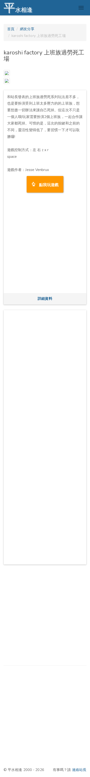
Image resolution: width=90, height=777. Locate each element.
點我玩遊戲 (47, 184)
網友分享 (27, 29)
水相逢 (18, 7)
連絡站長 (79, 769)
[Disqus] (45, 374)
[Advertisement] (45, 244)
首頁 (10, 29)
